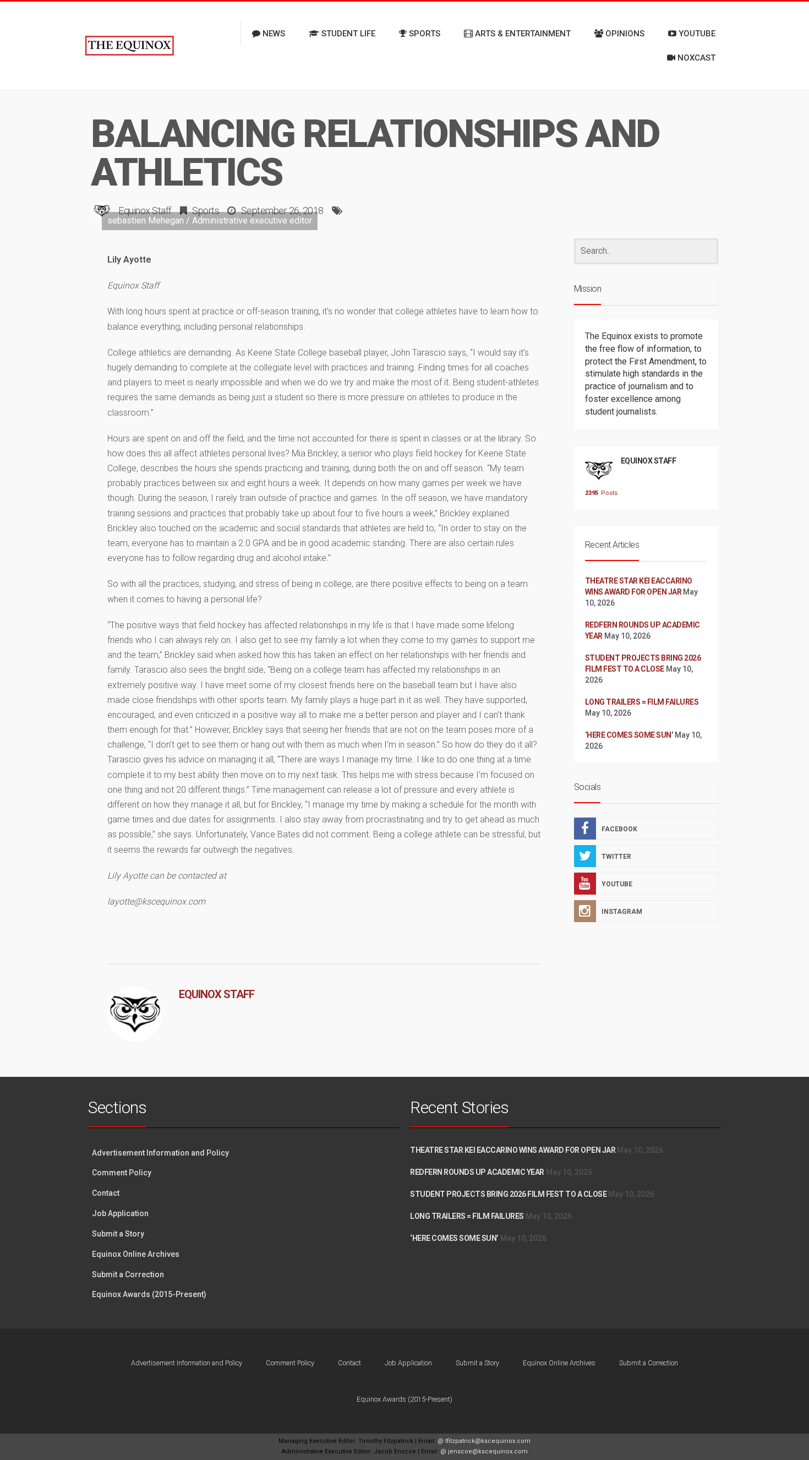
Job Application (120, 1213)
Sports (205, 210)
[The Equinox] (129, 45)
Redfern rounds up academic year (477, 1172)
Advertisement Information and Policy (160, 1152)
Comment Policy (121, 1172)
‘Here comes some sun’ (629, 735)
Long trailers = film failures (642, 702)
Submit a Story (118, 1233)
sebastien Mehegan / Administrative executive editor (209, 220)
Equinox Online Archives (135, 1254)
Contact (105, 1193)
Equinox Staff (145, 210)
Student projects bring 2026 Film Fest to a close (508, 1194)
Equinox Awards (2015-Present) (149, 1294)
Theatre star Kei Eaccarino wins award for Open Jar (512, 1150)
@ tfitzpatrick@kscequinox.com (484, 1441)
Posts (599, 493)
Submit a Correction (128, 1274)
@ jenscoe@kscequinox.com (484, 1451)
